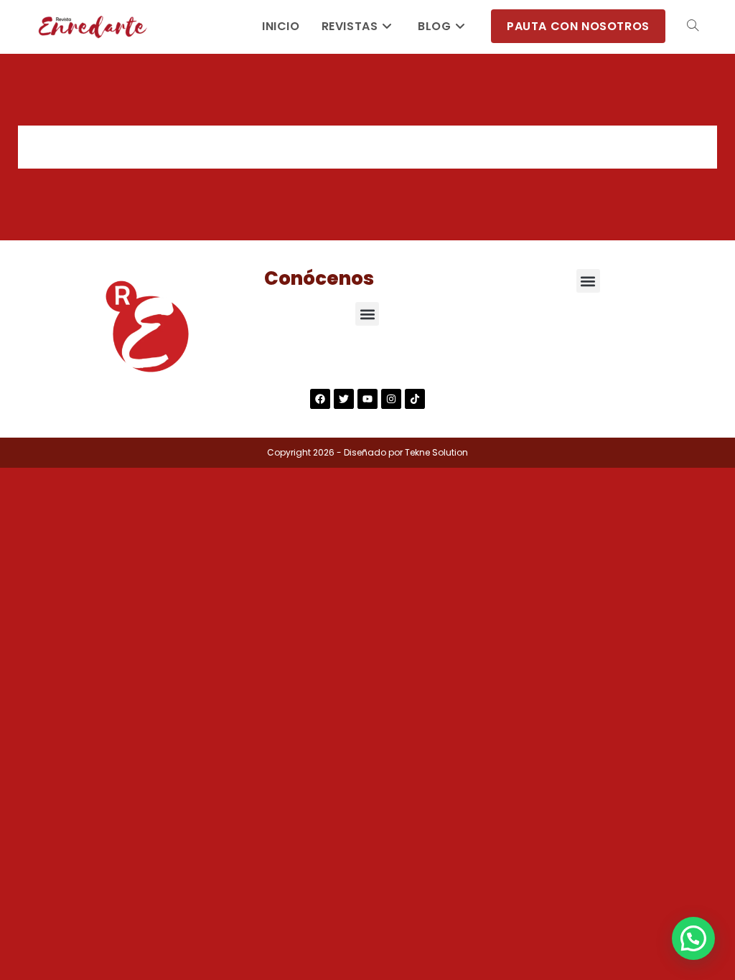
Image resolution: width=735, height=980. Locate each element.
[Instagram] (391, 399)
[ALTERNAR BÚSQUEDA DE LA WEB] (692, 26)
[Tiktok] (415, 399)
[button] (367, 314)
